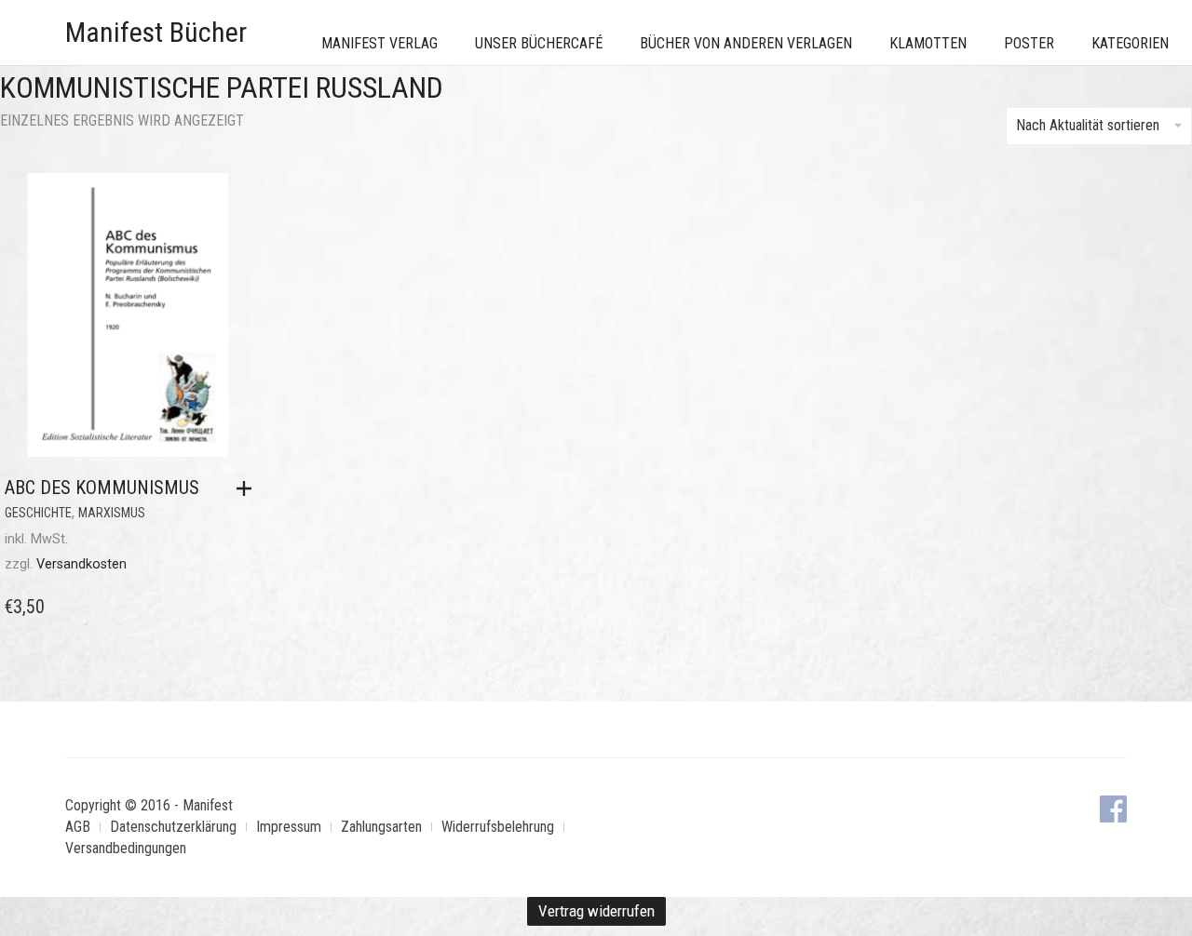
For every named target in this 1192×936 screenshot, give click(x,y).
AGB (77, 827)
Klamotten (928, 43)
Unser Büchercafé (539, 43)
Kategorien (1130, 43)
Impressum (288, 827)
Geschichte (38, 512)
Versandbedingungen (125, 848)
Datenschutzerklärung (173, 827)
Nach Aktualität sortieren (1087, 125)
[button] (249, 488)
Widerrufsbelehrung (497, 827)
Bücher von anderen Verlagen (746, 43)
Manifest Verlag (379, 43)
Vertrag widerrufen (596, 911)
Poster (1029, 43)
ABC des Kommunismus (102, 487)
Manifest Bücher (156, 32)
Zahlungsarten (381, 827)
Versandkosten (81, 564)
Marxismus (111, 512)
